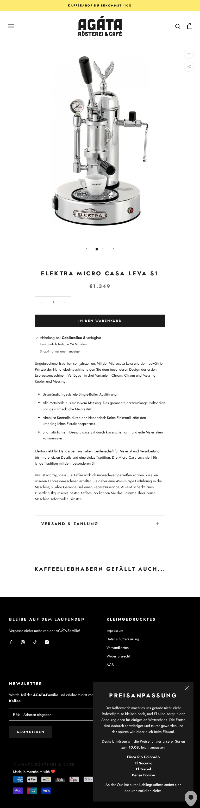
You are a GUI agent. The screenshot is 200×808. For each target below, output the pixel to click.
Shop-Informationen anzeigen (61, 351)
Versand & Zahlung (69, 524)
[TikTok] (35, 642)
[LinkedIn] (47, 642)
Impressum (115, 630)
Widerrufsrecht (118, 656)
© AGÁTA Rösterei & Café (44, 764)
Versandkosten (118, 647)
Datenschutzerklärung (123, 639)
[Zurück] (87, 249)
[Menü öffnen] (11, 26)
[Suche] (178, 26)
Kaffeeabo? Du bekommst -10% (100, 5)
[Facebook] (11, 642)
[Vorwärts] (113, 249)
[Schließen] (187, 687)
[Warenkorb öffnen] (189, 26)
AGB (110, 664)
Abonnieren (31, 732)
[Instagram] (23, 642)
